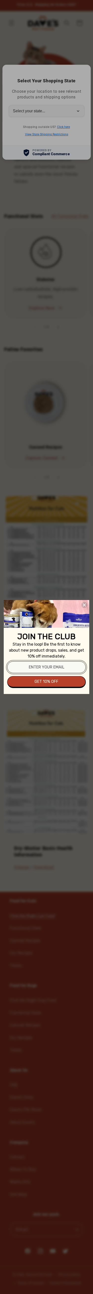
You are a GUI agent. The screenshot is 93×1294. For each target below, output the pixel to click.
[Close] (84, 605)
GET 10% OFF (46, 681)
